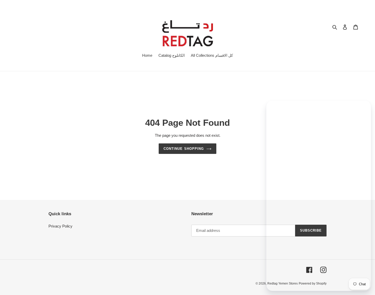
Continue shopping (184, 149)
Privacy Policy (60, 226)
